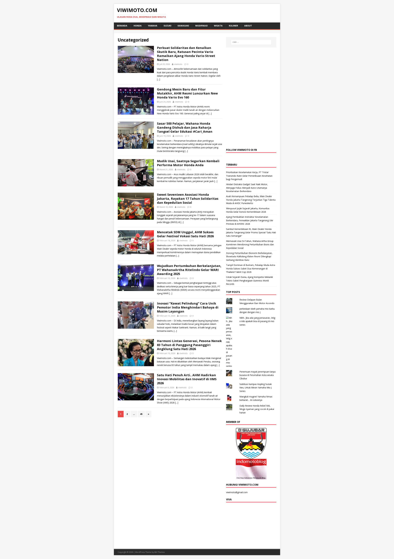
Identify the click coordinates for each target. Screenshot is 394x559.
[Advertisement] (251, 97)
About (248, 25)
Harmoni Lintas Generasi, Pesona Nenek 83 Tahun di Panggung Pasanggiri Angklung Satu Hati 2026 (189, 345)
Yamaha (152, 25)
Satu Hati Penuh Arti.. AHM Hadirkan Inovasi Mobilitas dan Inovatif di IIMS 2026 (187, 379)
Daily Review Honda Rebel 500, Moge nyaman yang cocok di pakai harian (256, 409)
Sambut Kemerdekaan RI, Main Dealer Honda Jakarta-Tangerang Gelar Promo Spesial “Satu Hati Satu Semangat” (251, 232)
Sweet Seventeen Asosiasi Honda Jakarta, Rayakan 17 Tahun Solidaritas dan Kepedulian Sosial (187, 198)
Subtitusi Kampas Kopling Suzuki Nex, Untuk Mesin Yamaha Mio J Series (255, 388)
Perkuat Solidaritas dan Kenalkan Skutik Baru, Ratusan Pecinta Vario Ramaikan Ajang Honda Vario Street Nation (186, 54)
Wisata (218, 25)
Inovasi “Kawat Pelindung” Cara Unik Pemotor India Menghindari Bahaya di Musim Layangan (187, 307)
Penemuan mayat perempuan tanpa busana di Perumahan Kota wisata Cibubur (257, 375)
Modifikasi (201, 25)
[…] (158, 79)
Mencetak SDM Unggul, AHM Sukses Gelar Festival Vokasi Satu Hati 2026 (185, 234)
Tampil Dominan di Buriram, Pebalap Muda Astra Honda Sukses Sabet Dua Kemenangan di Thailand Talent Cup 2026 (250, 268)
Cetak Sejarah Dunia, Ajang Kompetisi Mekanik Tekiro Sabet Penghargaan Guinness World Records (249, 280)
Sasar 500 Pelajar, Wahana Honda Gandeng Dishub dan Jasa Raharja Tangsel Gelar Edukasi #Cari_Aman (184, 127)
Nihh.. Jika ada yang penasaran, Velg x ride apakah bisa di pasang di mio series (257, 321)
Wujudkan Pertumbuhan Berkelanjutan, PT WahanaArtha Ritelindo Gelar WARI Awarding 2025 (189, 270)
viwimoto (178, 64)
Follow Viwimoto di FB (241, 150)
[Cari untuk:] (251, 42)
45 (141, 414)
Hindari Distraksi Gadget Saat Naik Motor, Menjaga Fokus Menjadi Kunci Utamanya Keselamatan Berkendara (247, 188)
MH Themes (159, 552)
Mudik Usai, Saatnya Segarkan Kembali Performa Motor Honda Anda (188, 163)
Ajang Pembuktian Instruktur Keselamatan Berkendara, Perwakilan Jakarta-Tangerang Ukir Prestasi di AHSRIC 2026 (249, 220)
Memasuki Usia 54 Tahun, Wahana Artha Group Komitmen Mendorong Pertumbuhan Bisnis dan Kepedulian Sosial (250, 244)
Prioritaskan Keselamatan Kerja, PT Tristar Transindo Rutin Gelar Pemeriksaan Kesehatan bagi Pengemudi (249, 176)
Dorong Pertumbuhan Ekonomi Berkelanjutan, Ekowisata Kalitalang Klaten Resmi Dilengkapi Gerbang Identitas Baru (249, 256)
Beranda (122, 25)
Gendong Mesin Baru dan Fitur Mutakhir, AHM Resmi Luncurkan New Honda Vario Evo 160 (187, 93)
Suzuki (167, 25)
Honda (138, 25)
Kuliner (233, 25)
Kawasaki (183, 25)
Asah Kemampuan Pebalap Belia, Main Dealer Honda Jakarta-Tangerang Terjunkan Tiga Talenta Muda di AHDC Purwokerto (250, 200)
